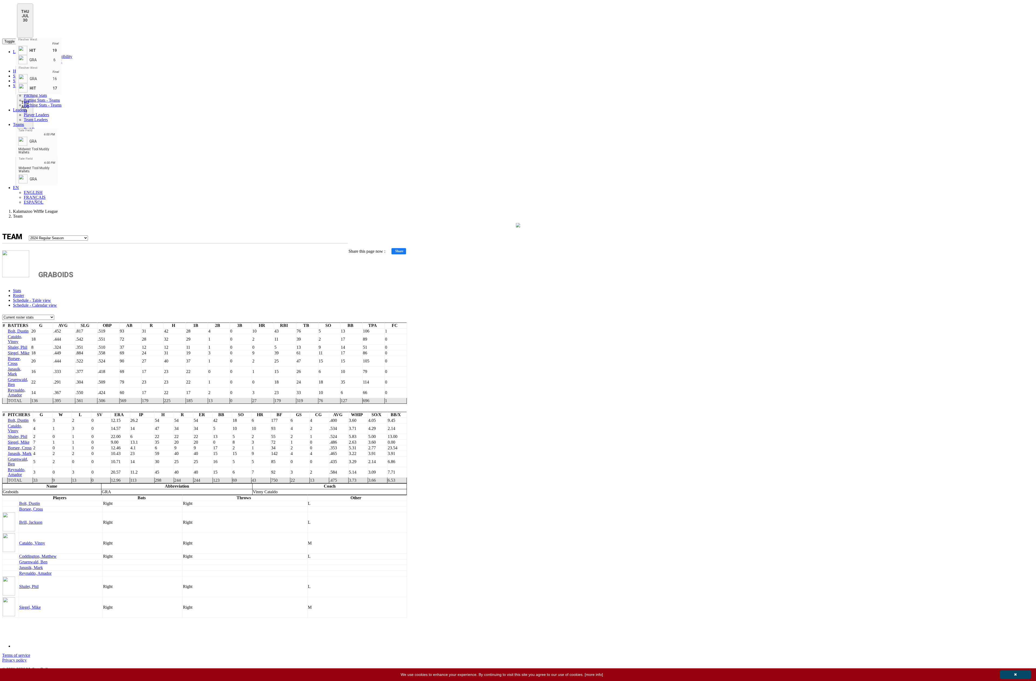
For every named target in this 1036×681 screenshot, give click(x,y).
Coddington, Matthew (38, 556)
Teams (18, 124)
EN (16, 187)
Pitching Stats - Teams (43, 105)
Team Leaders (36, 119)
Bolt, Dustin (18, 331)
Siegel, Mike (18, 353)
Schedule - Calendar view (35, 305)
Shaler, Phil (17, 347)
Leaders (19, 110)
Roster (18, 295)
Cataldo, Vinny (15, 339)
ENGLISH (33, 192)
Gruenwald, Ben (33, 562)
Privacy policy (14, 660)
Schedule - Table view (32, 300)
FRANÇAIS (35, 197)
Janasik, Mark (14, 371)
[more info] (594, 674)
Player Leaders (36, 114)
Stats (17, 290)
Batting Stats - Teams (42, 100)
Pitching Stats (35, 95)
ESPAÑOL (33, 202)
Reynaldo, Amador (16, 392)
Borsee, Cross (14, 361)
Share (399, 251)
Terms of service (16, 655)
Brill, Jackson (30, 522)
